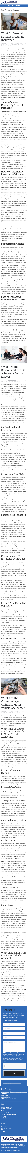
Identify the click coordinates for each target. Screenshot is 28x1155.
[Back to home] (9, 2)
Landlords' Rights (5, 1097)
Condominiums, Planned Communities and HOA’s (14, 1092)
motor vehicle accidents (7, 829)
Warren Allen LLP (22, 410)
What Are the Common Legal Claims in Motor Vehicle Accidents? (13, 703)
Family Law (4, 1093)
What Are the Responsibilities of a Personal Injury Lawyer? (13, 371)
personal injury (9, 414)
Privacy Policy (17, 1150)
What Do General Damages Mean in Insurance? (12, 37)
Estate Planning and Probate (8, 1098)
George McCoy (12, 43)
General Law (19, 44)
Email (2, 1110)
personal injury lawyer (15, 580)
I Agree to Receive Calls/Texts (12, 1052)
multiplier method (16, 192)
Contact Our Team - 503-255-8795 (12, 1083)
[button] (26, 2)
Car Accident (11, 44)
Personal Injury (6, 45)
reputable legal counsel (7, 999)
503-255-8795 (16, 6)
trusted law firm (22, 747)
